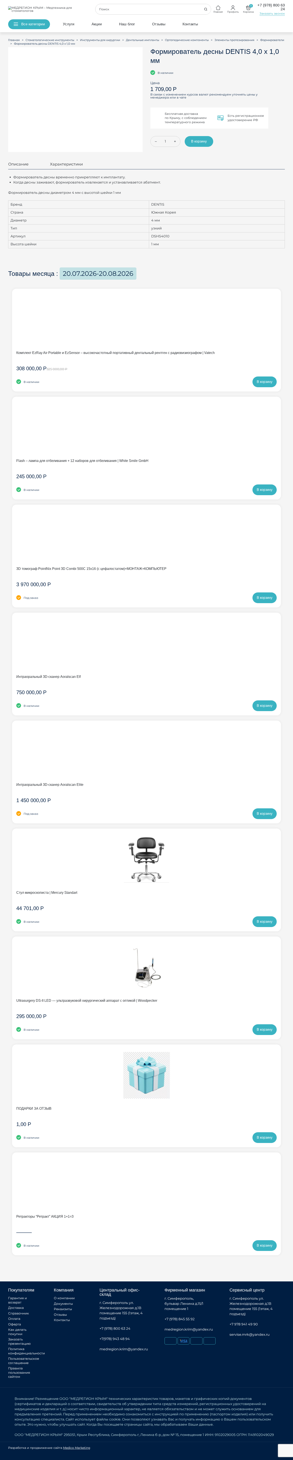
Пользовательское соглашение (23, 1361)
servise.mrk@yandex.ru (250, 1335)
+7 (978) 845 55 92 (180, 1319)
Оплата (14, 1319)
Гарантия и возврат (17, 1300)
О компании (64, 1298)
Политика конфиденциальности (26, 1351)
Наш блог (127, 24)
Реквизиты (63, 1309)
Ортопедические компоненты (187, 40)
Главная (14, 40)
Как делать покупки (17, 1332)
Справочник (18, 1313)
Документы (63, 1304)
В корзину (199, 141)
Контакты (190, 24)
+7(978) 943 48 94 (115, 1339)
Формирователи (272, 40)
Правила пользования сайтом (19, 1372)
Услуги (68, 24)
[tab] (18, 166)
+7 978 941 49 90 (244, 1324)
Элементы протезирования (234, 40)
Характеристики (66, 164)
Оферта (14, 1324)
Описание (18, 164)
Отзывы (158, 24)
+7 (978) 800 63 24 (115, 1328)
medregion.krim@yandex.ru (124, 1349)
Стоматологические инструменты (50, 40)
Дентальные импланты (142, 40)
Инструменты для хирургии (100, 40)
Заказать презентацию (19, 1341)
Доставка (16, 1308)
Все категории (33, 24)
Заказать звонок (272, 13)
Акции (97, 24)
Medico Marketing (76, 1448)
